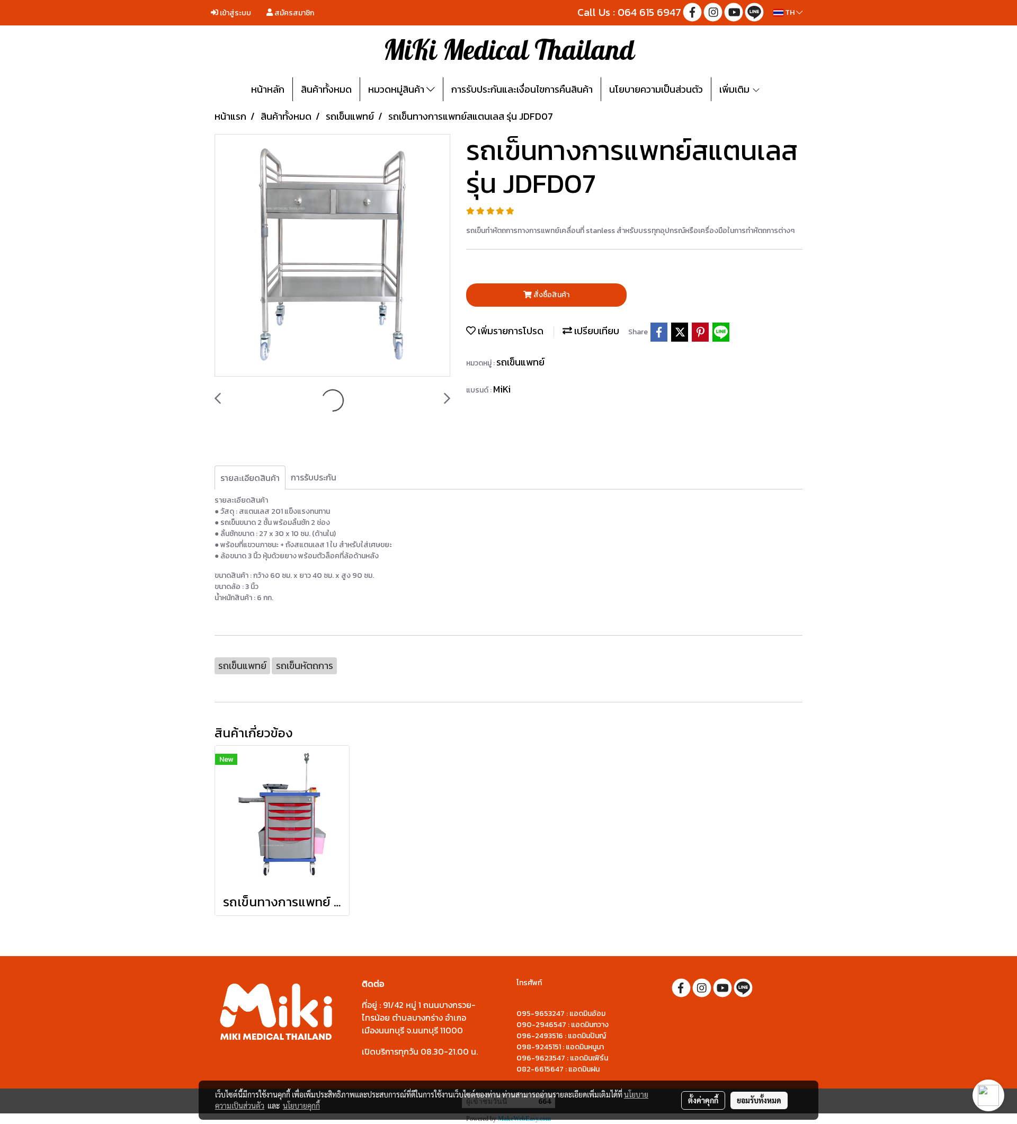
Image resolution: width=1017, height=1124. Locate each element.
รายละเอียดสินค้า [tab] (250, 477)
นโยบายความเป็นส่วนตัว (656, 89)
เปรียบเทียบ (595, 331)
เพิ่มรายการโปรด (509, 331)
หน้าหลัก (267, 89)
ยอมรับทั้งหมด (759, 1100)
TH (789, 12)
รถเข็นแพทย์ (520, 362)
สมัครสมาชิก (293, 13)
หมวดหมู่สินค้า (397, 89)
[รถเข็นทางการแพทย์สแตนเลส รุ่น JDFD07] (332, 256)
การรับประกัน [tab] (313, 477)
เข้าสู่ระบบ (234, 13)
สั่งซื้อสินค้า (550, 294)
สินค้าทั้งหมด (326, 89)
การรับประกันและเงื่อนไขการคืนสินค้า (522, 89)
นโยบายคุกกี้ (301, 1105)
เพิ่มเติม (735, 89)
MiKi (502, 389)
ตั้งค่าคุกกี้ (703, 1100)
